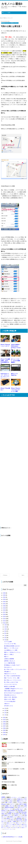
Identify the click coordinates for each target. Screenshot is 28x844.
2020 (4, 605)
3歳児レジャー (8, 815)
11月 (5, 627)
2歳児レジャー (10, 818)
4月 (5, 708)
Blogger (20, 841)
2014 (4, 618)
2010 (4, 719)
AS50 (18, 824)
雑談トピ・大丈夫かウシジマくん (12, 652)
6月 (5, 637)
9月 (5, 631)
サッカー (17, 826)
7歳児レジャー (19, 823)
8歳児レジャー (9, 826)
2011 (4, 717)
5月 (5, 639)
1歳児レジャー (18, 815)
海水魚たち (4, 810)
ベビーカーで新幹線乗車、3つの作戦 (15, 768)
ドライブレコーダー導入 (10, 643)
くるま (11, 801)
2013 (4, 620)
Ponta (14, 827)
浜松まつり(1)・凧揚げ (9, 699)
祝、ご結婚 (13, 821)
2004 (4, 732)
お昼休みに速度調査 (9, 658)
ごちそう (20, 802)
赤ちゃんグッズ (22, 807)
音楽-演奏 (20, 810)
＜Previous (5, 575)
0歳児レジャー (10, 823)
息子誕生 (16, 813)
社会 (19, 806)
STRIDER (12, 810)
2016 (4, 614)
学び (12, 819)
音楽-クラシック (22, 801)
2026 (4, 593)
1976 (4, 734)
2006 (4, 728)
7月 (5, 635)
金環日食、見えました (9, 660)
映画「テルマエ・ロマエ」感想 (11, 678)
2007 (4, 726)
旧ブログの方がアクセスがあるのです (13, 693)
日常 (3, 797)
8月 (5, 633)
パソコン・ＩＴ (16, 797)
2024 (4, 597)
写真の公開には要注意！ (10, 690)
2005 (4, 730)
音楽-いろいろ (10, 806)
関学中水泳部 (9, 807)
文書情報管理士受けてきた (13, 775)
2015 (4, 616)
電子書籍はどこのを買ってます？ (12, 665)
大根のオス (7, 703)
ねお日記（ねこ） (19, 809)
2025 (4, 595)
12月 (5, 624)
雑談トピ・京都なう (9, 654)
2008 (4, 723)
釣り (10, 827)
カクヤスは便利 (8, 641)
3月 (5, 710)
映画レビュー (12, 812)
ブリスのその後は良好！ (10, 701)
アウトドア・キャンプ (9, 829)
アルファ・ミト (8, 809)
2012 (4, 622)
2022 (4, 601)
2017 (4, 612)
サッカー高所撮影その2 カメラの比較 (16, 742)
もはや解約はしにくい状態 (10, 650)
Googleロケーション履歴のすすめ (15, 749)
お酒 (25, 806)
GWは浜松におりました (10, 695)
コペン (12, 804)
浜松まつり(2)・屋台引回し (10, 697)
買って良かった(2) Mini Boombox (12, 675)
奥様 (19, 827)
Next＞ (23, 575)
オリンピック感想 (11, 824)
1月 (5, 714)
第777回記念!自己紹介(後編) (8, 781)
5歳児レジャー (13, 816)
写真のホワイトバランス (10, 673)
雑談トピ (6, 656)
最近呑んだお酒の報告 (9, 686)
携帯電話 (19, 818)
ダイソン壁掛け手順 (12, 785)
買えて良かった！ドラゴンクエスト (13, 680)
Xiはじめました (8, 667)
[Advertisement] (14, 461)
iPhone (3, 804)
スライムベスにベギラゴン (10, 684)
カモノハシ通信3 (11, 3)
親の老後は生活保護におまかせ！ (12, 646)
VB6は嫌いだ (7, 671)
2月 (5, 712)
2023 (4, 599)
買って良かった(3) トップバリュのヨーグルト (15, 669)
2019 (4, 608)
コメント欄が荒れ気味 (9, 663)
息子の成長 (23, 804)
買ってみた (9, 802)
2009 (4, 721)
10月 (5, 629)
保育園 (9, 813)
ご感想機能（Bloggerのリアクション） (13, 688)
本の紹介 (24, 813)
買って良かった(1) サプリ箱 (11, 682)
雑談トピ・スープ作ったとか (11, 648)
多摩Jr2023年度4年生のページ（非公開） (13, 836)
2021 (4, 603)
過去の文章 (19, 819)
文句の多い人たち (8, 705)
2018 (4, 610)
